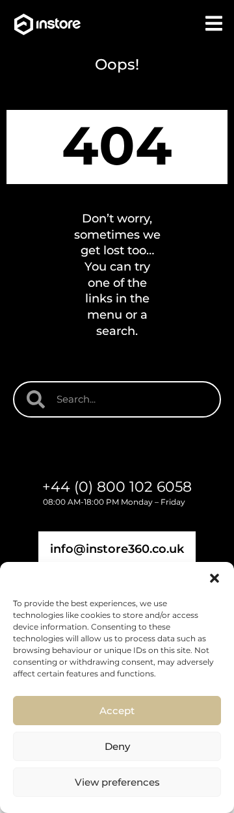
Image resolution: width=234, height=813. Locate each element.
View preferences (117, 782)
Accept (117, 710)
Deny (117, 746)
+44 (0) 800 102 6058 (117, 487)
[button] (214, 578)
